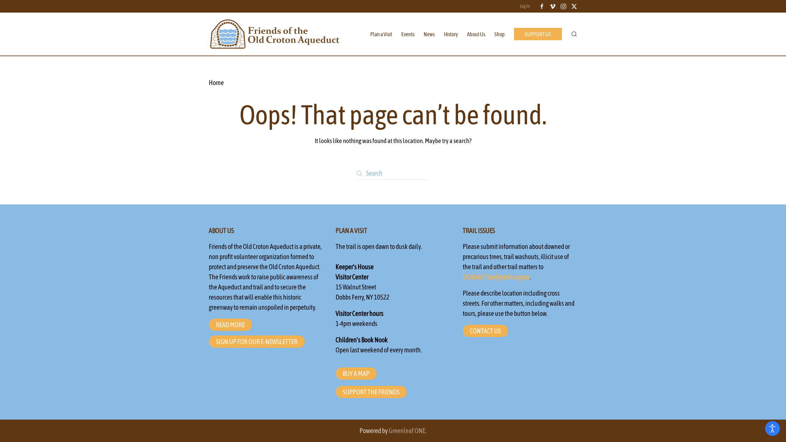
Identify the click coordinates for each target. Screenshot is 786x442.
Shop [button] (499, 34)
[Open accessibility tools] (772, 428)
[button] (574, 34)
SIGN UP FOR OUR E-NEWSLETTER (257, 342)
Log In (525, 6)
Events (407, 34)
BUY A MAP (356, 374)
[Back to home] (275, 34)
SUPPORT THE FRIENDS (371, 392)
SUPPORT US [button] (538, 34)
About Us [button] (476, 34)
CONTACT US (485, 331)
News (429, 34)
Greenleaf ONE (407, 431)
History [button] (451, 34)
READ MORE (230, 325)
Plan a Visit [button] (381, 34)
